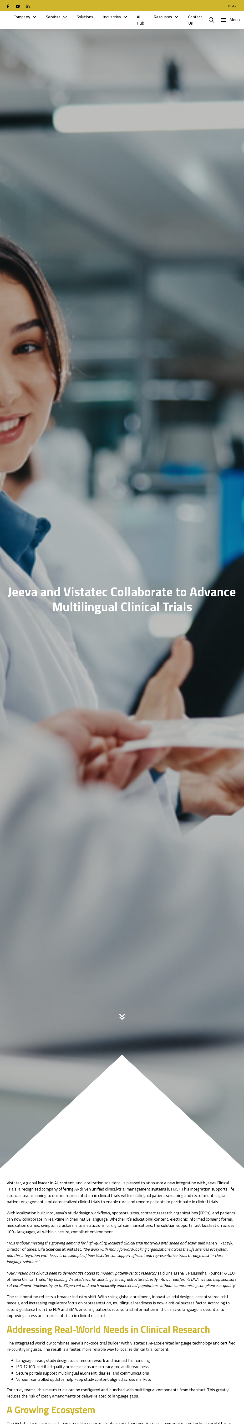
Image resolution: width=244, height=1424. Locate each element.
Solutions (85, 17)
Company (22, 17)
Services (53, 17)
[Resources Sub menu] (176, 17)
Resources (163, 17)
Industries (112, 17)
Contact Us (195, 20)
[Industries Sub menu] (125, 17)
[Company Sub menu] (34, 17)
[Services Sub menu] (65, 17)
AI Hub (140, 20)
